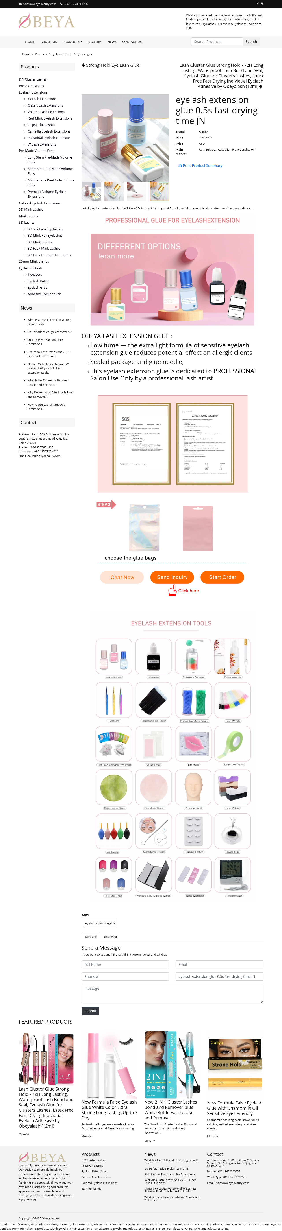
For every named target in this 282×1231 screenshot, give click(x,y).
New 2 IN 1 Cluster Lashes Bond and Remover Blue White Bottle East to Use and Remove (170, 1110)
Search (251, 41)
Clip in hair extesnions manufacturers (87, 1229)
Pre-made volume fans (36, 150)
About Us (49, 41)
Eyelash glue (85, 54)
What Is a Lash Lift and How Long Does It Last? (171, 1161)
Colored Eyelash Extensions (39, 203)
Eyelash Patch (38, 281)
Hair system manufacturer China (171, 1229)
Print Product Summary (202, 165)
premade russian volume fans (174, 1224)
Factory (95, 41)
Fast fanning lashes (207, 1224)
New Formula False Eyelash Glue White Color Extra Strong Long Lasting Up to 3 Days (109, 1110)
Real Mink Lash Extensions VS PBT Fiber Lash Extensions (50, 354)
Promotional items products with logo (37, 1229)
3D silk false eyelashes (45, 229)
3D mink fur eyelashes (45, 235)
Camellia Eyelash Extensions (49, 131)
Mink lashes (28, 216)
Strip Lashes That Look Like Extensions (169, 1174)
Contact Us (132, 41)
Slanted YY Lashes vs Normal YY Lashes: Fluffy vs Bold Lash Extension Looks (48, 368)
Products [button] (71, 41)
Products (41, 54)
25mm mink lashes (34, 261)
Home (30, 41)
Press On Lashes (31, 85)
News (112, 41)
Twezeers (35, 274)
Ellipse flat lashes (41, 124)
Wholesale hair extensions (110, 1224)
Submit (90, 1010)
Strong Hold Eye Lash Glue (113, 65)
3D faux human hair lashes (49, 255)
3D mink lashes (40, 242)
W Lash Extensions (42, 144)
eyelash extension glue (100, 923)
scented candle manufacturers (241, 1224)
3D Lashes (27, 222)
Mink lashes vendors (43, 1224)
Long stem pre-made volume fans (50, 159)
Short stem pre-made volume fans (50, 171)
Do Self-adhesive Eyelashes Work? (50, 332)
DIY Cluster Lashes (33, 79)
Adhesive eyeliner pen (44, 294)
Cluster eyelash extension (75, 1224)
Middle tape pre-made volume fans (51, 182)
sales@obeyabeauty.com (39, 4)
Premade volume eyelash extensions (47, 194)
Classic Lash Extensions (45, 105)
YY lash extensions (42, 98)
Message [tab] (91, 937)
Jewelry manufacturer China (131, 1229)
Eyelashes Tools (62, 54)
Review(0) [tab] (110, 937)
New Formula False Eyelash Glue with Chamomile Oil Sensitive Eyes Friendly (234, 1108)
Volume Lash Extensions (46, 111)
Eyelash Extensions (33, 92)
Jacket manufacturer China (211, 1229)
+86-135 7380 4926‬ (76, 4)
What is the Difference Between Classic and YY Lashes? (48, 382)
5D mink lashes (31, 209)
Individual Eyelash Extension (49, 137)
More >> (24, 1134)
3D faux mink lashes (44, 248)
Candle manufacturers (14, 1224)
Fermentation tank (141, 1224)
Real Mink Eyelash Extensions (50, 118)
